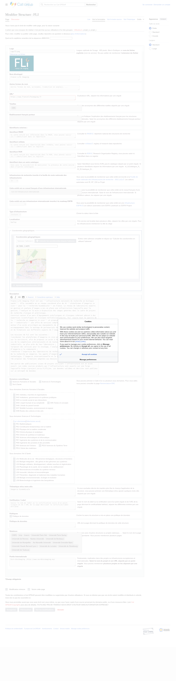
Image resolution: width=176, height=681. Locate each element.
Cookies (88, 321)
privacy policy (80, 341)
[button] (88, 354)
